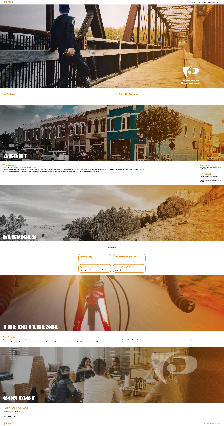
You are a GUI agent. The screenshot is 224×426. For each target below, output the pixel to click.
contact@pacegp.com (10, 416)
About (198, 2)
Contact (218, 2)
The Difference (211, 2)
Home (193, 2)
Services (204, 2)
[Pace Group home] (8, 2)
